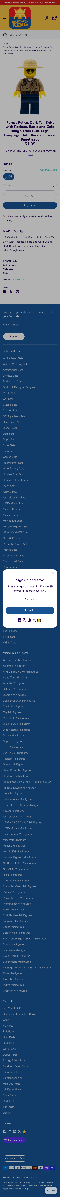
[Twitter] (34, 620)
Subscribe (30, 610)
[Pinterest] (29, 620)
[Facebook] (19, 620)
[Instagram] (24, 620)
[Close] (53, 573)
